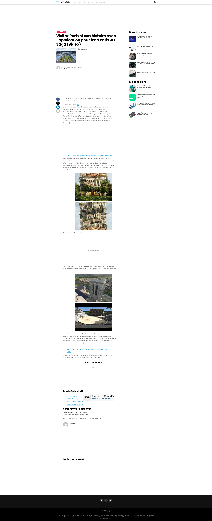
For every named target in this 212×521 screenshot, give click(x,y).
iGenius (66, 68)
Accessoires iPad (101, 2)
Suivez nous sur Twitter (75, 401)
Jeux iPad (90, 2)
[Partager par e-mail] (58, 111)
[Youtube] (110, 500)
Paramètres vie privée (106, 510)
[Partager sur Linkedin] (58, 107)
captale (66, 418)
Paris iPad (91, 418)
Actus (75, 2)
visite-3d (98, 418)
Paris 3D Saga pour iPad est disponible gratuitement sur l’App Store (89, 155)
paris (85, 418)
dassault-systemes (76, 418)
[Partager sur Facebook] (58, 99)
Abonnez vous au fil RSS (75, 404)
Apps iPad (82, 2)
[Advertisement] (93, 137)
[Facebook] (101, 500)
